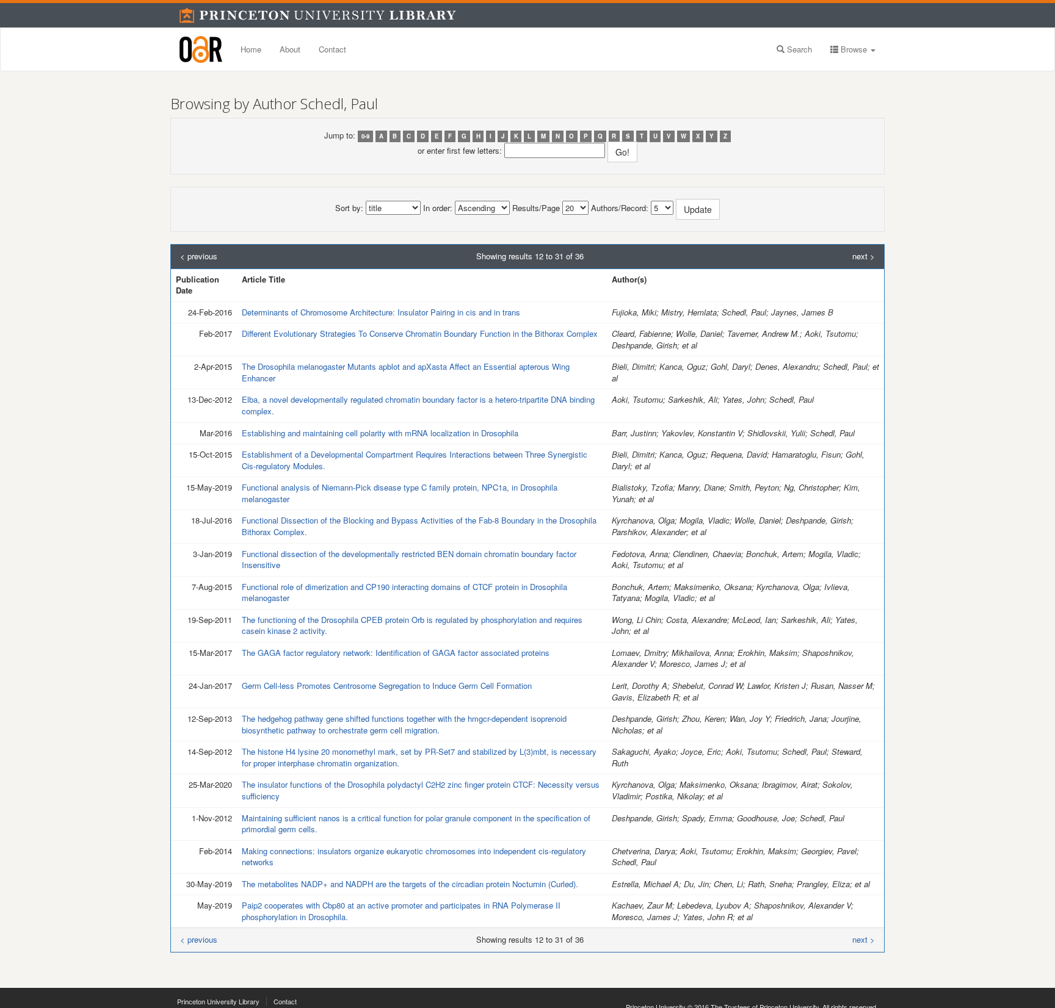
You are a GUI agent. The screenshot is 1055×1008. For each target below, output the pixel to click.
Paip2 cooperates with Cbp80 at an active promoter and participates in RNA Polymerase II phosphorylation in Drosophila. (401, 911)
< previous (198, 256)
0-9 (365, 136)
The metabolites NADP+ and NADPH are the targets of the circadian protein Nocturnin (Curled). (410, 884)
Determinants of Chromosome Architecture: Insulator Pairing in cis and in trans (381, 312)
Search (798, 49)
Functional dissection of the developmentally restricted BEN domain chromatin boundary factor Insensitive (409, 559)
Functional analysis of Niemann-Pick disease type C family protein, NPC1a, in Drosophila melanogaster (399, 493)
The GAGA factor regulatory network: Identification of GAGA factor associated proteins (395, 652)
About (290, 49)
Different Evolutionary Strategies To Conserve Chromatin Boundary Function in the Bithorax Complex (420, 333)
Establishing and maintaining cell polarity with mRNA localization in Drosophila (380, 433)
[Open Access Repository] (200, 49)
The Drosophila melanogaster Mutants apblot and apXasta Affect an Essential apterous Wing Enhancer (406, 372)
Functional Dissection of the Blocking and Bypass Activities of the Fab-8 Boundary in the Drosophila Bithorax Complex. (419, 526)
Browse (853, 49)
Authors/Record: (619, 208)
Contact (332, 49)
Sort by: (349, 208)
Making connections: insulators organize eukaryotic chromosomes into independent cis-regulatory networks (414, 856)
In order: (437, 208)
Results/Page (536, 208)
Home (251, 49)
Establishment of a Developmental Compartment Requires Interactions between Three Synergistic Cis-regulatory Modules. (414, 460)
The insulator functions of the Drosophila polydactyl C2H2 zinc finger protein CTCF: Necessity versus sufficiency (421, 790)
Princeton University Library (218, 1001)
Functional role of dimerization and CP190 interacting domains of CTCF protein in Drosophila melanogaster (404, 592)
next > (863, 256)
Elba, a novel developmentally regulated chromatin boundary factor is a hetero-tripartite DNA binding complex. (418, 405)
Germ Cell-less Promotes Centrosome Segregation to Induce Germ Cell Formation (387, 685)
